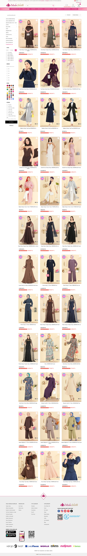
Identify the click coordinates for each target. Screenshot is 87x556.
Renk (8, 83)
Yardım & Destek (9, 526)
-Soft (37, 554)
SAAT (7, 28)
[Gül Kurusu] (11, 93)
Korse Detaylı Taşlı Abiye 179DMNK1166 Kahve (28, 481)
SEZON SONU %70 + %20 (11, 22)
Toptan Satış (8, 506)
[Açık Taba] (11, 86)
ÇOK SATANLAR (9, 42)
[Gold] (8, 93)
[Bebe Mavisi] (11, 88)
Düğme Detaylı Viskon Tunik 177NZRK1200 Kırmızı (28, 206)
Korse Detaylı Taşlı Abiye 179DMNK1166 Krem (50, 481)
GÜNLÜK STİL (9, 34)
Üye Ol (32, 512)
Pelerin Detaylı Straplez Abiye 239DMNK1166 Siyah (28, 363)
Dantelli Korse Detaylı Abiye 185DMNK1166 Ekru (50, 167)
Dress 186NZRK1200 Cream (50, 363)
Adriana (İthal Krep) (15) (11, 116)
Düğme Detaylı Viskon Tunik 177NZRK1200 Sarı (50, 206)
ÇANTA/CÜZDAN (9, 40)
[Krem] (13, 97)
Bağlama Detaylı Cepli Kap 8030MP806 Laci (50, 128)
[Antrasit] (13, 86)
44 (8, 77)
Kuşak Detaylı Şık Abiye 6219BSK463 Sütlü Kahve (28, 285)
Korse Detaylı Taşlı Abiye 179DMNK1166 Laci (71, 481)
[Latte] (9, 99)
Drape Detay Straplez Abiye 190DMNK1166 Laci (50, 246)
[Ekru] (8, 91)
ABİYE (7, 32)
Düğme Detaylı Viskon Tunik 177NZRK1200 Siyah (71, 206)
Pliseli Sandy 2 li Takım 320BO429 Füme (28, 324)
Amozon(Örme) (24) (12, 119)
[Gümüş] (13, 93)
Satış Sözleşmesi (9, 520)
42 (8, 75)
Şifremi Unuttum (34, 508)
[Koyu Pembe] (8, 86)
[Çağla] (13, 89)
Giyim (45, 508)
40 (8, 73)
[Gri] (9, 93)
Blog (45, 522)
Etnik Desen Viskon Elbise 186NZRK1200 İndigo (28, 403)
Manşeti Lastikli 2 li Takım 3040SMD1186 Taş (71, 403)
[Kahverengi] (13, 95)
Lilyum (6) (10, 109)
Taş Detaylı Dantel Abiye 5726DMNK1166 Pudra (71, 89)
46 (8, 80)
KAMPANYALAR (9, 44)
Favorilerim (33, 510)
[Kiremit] (8, 97)
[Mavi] (13, 99)
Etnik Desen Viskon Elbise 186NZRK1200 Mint (71, 363)
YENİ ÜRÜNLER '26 (5, 9)
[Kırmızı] (9, 97)
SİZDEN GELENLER (82, 9)
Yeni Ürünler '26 (47, 506)
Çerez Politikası (9, 522)
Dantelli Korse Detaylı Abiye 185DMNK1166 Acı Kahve (28, 168)
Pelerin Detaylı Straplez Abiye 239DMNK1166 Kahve (50, 324)
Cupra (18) (10, 111)
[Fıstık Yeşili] (9, 91)
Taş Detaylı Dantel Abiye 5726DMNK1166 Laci (28, 89)
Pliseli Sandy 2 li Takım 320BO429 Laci (50, 285)
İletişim (20, 510)
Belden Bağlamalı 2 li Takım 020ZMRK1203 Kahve (28, 442)
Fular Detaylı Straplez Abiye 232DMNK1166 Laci (71, 49)
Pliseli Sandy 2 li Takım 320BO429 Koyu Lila (71, 285)
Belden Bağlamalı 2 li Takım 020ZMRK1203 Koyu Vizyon (50, 443)
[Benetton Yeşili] (8, 89)
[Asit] (8, 88)
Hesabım (33, 506)
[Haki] (8, 95)
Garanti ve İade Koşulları (10, 510)
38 (8, 71)
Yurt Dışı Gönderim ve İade (11, 512)
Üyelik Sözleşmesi (9, 518)
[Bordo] (11, 89)
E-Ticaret (39, 554)
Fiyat (8, 47)
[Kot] (11, 97)
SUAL (7, 36)
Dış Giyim (46, 510)
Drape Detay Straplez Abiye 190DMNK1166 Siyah (71, 246)
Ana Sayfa (21, 506)
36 (8, 68)
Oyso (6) (10, 106)
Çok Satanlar (46, 520)
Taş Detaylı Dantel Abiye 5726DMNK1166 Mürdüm (50, 89)
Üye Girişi (33, 514)
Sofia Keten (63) (11, 107)
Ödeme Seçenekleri (9, 508)
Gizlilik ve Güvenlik (9, 516)
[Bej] (13, 88)
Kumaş (8, 102)
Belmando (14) (11, 112)
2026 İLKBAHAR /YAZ (10, 20)
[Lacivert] (8, 99)
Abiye (45, 512)
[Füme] (11, 91)
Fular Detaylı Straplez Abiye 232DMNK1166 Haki (50, 49)
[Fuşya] (13, 91)
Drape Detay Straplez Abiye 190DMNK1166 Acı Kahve (28, 246)
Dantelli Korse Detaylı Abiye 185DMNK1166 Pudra (71, 167)
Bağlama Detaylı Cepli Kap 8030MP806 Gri (28, 128)
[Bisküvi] (9, 89)
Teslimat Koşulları (9, 514)
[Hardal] (9, 95)
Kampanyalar (46, 524)
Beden (8, 63)
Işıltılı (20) (10, 114)
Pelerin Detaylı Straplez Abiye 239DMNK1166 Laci (71, 324)
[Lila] (11, 99)
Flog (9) (9, 104)
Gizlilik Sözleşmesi (9, 524)
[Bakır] (9, 88)
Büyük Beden (46, 514)
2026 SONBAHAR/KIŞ (10, 18)
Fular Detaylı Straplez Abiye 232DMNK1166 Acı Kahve (28, 50)
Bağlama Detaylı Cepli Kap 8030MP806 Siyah (71, 128)
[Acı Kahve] (9, 86)
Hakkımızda (21, 508)
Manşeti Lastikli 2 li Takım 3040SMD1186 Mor (49, 403)
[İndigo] (11, 95)
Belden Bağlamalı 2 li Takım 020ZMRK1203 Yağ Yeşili (72, 442)
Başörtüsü (46, 516)
